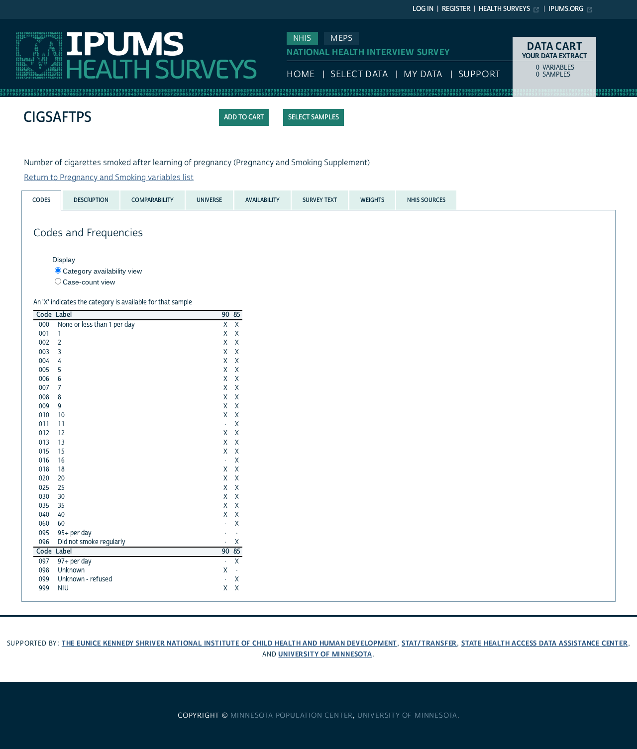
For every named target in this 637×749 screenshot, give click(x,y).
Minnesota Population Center (291, 715)
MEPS (341, 38)
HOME (301, 74)
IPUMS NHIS (21, 24)
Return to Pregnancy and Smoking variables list (109, 178)
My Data (423, 74)
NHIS (302, 38)
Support (479, 74)
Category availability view (102, 271)
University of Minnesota (325, 654)
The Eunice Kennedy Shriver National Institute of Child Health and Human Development (229, 643)
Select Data (359, 74)
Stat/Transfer (429, 643)
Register (456, 8)
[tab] (41, 200)
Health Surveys (504, 8)
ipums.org (565, 8)
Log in (423, 8)
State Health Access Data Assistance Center (544, 643)
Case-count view (89, 282)
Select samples (313, 117)
